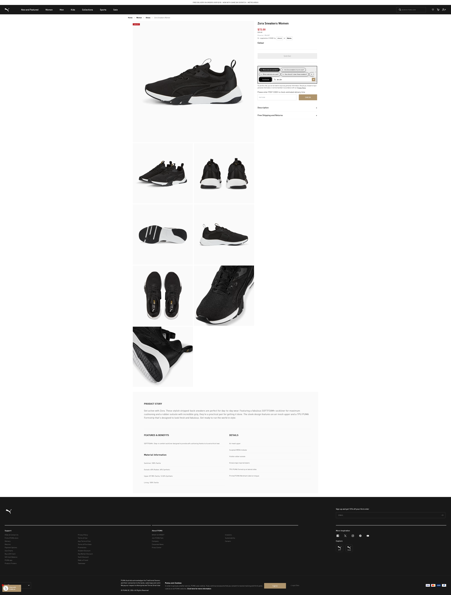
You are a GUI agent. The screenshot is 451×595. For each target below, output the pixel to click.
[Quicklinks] (444, 9)
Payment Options (11, 547)
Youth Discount (83, 557)
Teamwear (81, 563)
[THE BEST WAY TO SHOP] (339, 548)
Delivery (7, 541)
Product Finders (11, 563)
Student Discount (84, 551)
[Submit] (400, 10)
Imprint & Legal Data (291, 585)
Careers (228, 541)
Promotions (82, 547)
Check (308, 97)
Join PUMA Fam (157, 538)
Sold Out (287, 56)
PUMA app (8, 560)
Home (130, 18)
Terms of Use (82, 538)
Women (139, 18)
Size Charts (9, 551)
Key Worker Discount (85, 554)
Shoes (148, 18)
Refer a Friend (83, 560)
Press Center (156, 547)
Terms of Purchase (84, 544)
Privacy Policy (301, 88)
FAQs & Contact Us (11, 535)
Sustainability (230, 538)
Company (155, 541)
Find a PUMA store (11, 538)
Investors (228, 535)
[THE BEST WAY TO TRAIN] (349, 548)
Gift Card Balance (11, 557)
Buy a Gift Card (10, 554)
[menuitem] (30, 9)
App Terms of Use (84, 541)
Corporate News (157, 544)
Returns (8, 544)
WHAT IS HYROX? (158, 535)
